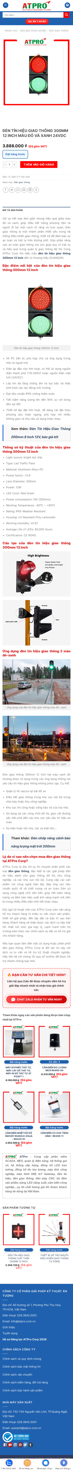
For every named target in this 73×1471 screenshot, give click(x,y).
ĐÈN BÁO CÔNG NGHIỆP (33, 30)
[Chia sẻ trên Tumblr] (36, 190)
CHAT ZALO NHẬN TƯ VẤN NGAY (39, 999)
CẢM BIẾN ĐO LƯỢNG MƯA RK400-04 (54, 1069)
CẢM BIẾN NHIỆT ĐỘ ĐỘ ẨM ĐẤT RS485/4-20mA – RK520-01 (18, 1136)
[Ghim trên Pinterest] (24, 190)
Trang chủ (10, 30)
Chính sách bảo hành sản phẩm (23, 1390)
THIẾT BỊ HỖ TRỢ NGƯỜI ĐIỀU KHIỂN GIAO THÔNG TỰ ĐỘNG (54, 1258)
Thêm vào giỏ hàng (39, 164)
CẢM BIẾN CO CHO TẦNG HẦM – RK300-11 (54, 1134)
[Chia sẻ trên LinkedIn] (30, 190)
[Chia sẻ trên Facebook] (5, 190)
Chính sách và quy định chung (22, 1358)
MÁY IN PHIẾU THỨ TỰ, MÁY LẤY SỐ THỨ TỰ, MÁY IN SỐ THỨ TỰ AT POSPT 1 (19, 1072)
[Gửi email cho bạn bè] (18, 190)
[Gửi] (66, 15)
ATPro (24, 1156)
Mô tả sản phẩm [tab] (13, 210)
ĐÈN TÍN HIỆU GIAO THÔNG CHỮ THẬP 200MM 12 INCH (19, 1258)
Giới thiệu (9, 1327)
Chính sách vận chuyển (17, 1374)
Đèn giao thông (59, 30)
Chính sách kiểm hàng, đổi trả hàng (25, 1382)
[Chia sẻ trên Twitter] (12, 190)
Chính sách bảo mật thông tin (22, 1366)
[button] (5, 5)
